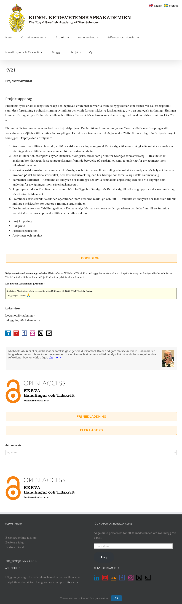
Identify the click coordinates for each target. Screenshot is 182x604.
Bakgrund (18, 226)
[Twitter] (40, 333)
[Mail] (49, 333)
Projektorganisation (25, 230)
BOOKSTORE (91, 258)
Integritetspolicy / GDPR (21, 561)
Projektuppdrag (22, 221)
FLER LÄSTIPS (91, 430)
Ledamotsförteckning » (20, 315)
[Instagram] (32, 333)
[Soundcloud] (113, 577)
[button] (90, 52)
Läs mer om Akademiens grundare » (25, 283)
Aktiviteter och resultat (27, 235)
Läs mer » (71, 582)
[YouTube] (16, 333)
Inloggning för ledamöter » (22, 320)
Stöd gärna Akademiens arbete (20, 290)
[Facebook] (24, 333)
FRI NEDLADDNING (91, 416)
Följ (104, 557)
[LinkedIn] (8, 333)
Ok (116, 598)
